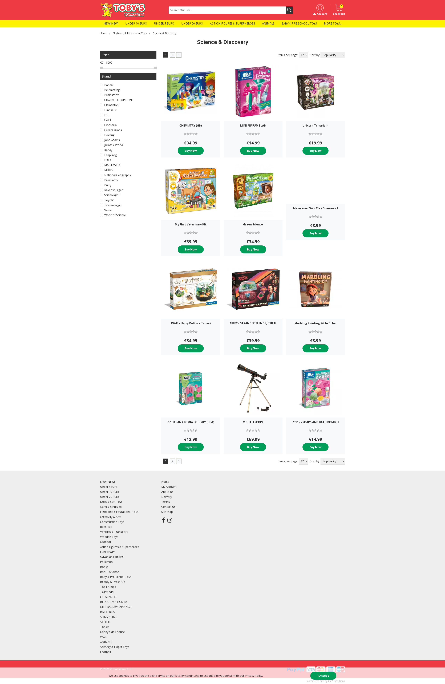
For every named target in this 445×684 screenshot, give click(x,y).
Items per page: (288, 55)
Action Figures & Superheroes (119, 547)
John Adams (112, 140)
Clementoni (111, 105)
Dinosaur (110, 110)
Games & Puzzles (111, 507)
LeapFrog (110, 155)
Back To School (110, 572)
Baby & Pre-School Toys (115, 577)
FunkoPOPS (107, 552)
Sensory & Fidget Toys (114, 647)
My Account (168, 487)
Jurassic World (113, 145)
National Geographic (117, 175)
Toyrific (109, 200)
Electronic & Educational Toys (130, 33)
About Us (167, 492)
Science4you (112, 195)
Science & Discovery (164, 33)
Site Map (167, 512)
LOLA (107, 160)
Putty (107, 185)
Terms (165, 502)
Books (104, 567)
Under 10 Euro (109, 492)
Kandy (108, 150)
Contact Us (168, 507)
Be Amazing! (112, 90)
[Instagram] (169, 520)
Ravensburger (113, 190)
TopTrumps (108, 587)
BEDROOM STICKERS (114, 602)
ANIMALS (106, 642)
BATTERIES (107, 612)
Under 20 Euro (109, 497)
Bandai (108, 85)
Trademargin (113, 205)
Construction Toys (112, 522)
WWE (103, 637)
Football (105, 652)
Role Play (106, 527)
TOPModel (107, 592)
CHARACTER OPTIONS (119, 100)
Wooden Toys (109, 537)
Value (108, 210)
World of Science (115, 215)
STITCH (105, 622)
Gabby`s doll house (112, 632)
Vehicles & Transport (114, 532)
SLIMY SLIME (108, 617)
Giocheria (110, 125)
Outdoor (105, 542)
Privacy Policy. (254, 676)
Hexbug (109, 135)
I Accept (323, 676)
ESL (106, 115)
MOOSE (109, 170)
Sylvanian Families (112, 557)
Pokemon (106, 562)
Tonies (104, 627)
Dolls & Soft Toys (111, 502)
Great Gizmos (113, 130)
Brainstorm (111, 95)
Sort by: (315, 55)
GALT (107, 120)
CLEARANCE (108, 597)
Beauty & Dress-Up (112, 582)
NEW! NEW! (107, 482)
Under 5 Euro (109, 487)
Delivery (166, 497)
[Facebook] (163, 520)
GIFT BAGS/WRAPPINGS (115, 607)
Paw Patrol (111, 180)
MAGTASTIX (112, 165)
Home (103, 33)
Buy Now (191, 151)
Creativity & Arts (110, 517)
